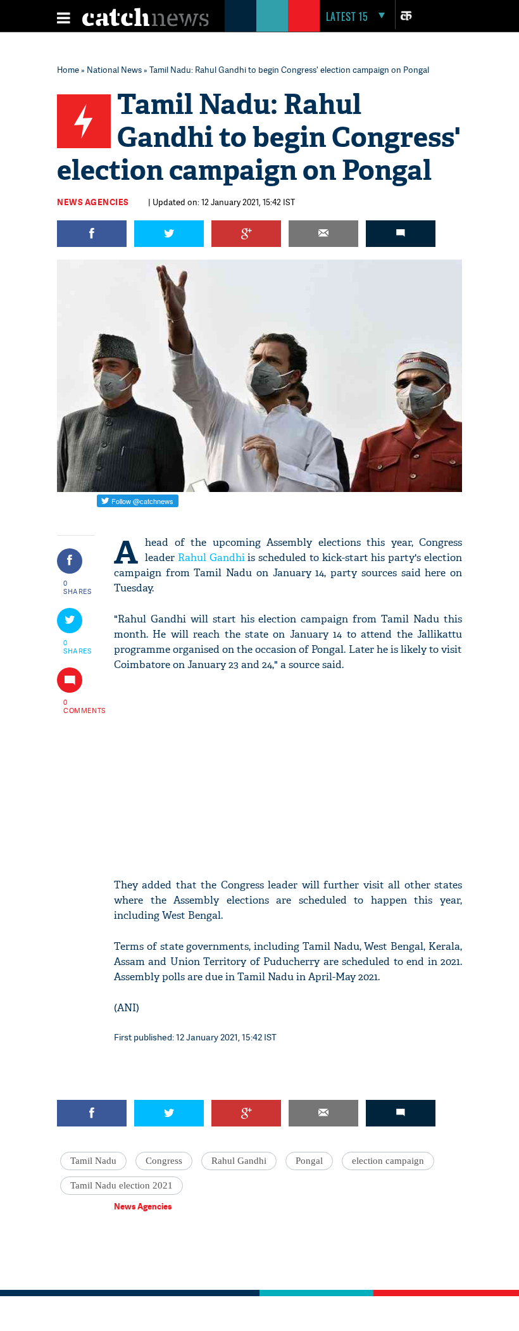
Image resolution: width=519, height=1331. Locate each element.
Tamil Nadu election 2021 (121, 1185)
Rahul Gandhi (211, 557)
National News (114, 69)
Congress (164, 1161)
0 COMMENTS (77, 706)
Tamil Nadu (93, 1161)
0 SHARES (77, 587)
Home (68, 69)
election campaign (388, 1161)
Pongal (309, 1161)
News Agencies (93, 202)
